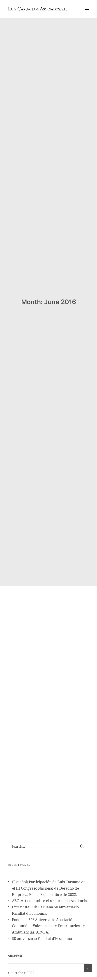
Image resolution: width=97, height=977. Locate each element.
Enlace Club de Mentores (38, 733)
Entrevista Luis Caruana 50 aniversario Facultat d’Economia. (45, 910)
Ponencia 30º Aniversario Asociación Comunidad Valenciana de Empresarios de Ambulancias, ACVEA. (48, 926)
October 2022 (23, 972)
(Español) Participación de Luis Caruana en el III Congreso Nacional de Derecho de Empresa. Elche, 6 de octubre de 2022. (48, 888)
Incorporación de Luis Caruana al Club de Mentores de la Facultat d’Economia (46, 677)
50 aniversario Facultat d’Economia (42, 938)
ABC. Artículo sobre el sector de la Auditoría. (50, 900)
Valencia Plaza (64, 790)
